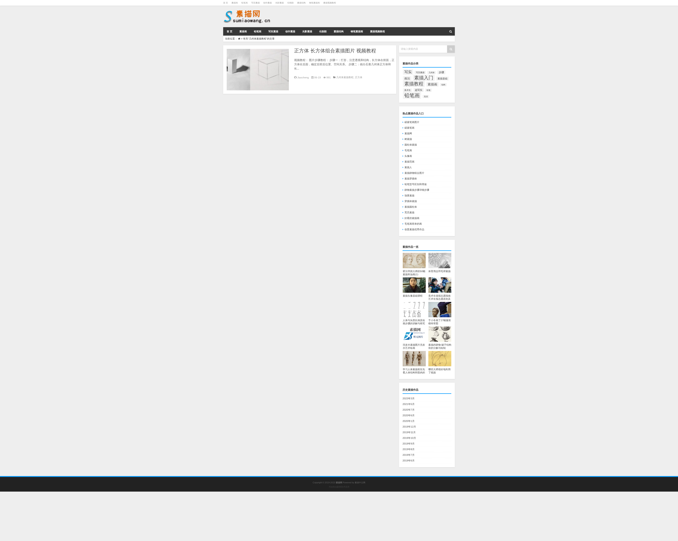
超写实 (418, 90)
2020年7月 (409, 409)
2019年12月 (409, 426)
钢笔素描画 (314, 3)
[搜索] (450, 31)
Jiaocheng (303, 77)
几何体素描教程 (344, 77)
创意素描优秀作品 (414, 229)
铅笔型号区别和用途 (416, 184)
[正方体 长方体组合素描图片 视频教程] (257, 69)
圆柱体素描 (411, 144)
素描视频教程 (329, 3)
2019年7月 (409, 454)
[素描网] (247, 10)
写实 (408, 72)
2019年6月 (409, 460)
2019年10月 (409, 438)
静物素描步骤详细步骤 (417, 189)
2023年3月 (409, 398)
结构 (443, 85)
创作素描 (267, 3)
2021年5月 (409, 404)
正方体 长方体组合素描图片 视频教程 (335, 50)
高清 (426, 96)
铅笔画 (244, 3)
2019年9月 (409, 443)
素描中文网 (360, 482)
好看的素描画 (412, 218)
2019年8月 (409, 449)
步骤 (441, 72)
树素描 (408, 139)
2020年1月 (409, 421)
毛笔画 (408, 150)
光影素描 (279, 3)
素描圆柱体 (411, 206)
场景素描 (409, 195)
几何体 (432, 72)
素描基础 (442, 78)
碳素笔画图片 (412, 122)
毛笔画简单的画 (413, 223)
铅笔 (428, 90)
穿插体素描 (411, 201)
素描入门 (423, 77)
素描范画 (409, 161)
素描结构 (301, 3)
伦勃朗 (290, 3)
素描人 (408, 167)
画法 (407, 78)
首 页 (225, 3)
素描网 (408, 133)
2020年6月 (409, 415)
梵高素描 (409, 212)
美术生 (407, 90)
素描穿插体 (411, 178)
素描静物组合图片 (414, 173)
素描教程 (413, 83)
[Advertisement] (106, 516)
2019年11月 (409, 432)
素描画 (234, 3)
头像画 (408, 156)
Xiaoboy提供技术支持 (339, 487)
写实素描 (255, 3)
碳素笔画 (409, 127)
